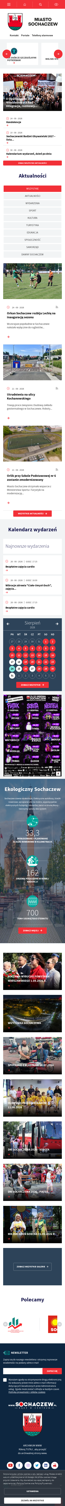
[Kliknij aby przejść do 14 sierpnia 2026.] (39, 655)
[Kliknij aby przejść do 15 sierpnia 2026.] (45, 655)
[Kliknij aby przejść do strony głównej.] (24, 4)
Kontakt (14, 35)
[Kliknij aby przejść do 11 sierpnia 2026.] (19, 655)
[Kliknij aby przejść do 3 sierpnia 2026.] (12, 648)
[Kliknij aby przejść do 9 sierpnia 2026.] (52, 648)
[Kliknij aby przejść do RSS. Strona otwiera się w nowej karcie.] (57, 307)
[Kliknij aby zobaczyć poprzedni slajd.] (7, 54)
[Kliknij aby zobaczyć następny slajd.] (58, 54)
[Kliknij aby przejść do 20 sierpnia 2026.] (32, 662)
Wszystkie (32, 188)
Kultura (32, 218)
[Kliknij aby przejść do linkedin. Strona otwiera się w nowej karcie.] (45, 1465)
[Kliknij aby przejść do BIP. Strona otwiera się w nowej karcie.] (54, 1465)
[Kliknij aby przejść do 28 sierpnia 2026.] (39, 668)
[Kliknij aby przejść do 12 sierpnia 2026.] (25, 655)
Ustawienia (32, 1491)
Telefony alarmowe (42, 35)
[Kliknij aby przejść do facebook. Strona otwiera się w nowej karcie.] (19, 1465)
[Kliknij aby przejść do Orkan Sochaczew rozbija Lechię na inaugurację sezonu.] (32, 282)
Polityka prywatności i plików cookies (27, 1392)
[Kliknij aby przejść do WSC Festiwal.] (32, 735)
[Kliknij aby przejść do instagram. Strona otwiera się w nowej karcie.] (28, 1465)
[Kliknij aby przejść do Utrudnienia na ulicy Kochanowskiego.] (32, 363)
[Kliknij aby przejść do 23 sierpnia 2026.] (52, 662)
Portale (25, 35)
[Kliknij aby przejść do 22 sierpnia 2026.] (45, 662)
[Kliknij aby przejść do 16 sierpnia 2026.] (52, 655)
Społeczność (32, 239)
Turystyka (32, 225)
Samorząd (32, 247)
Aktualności (32, 196)
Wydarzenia (33, 203)
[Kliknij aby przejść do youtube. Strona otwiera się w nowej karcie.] (10, 1465)
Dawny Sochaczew (32, 254)
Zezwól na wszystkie (32, 1500)
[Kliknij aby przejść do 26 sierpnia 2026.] (25, 668)
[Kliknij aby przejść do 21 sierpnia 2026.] (39, 662)
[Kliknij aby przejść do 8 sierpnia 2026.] (45, 648)
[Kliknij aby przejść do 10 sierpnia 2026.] (12, 655)
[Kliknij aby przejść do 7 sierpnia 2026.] (39, 648)
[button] (59, 89)
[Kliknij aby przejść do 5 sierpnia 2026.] (25, 648)
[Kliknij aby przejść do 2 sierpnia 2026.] (52, 641)
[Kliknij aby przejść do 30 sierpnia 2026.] (52, 668)
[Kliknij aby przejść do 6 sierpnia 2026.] (32, 648)
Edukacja (32, 232)
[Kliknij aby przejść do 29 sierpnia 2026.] (45, 668)
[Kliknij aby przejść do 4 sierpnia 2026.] (19, 648)
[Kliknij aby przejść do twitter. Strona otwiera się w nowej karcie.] (37, 1465)
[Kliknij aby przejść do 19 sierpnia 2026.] (25, 662)
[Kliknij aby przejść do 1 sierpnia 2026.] (45, 641)
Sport (32, 210)
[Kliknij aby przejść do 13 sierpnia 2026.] (32, 655)
